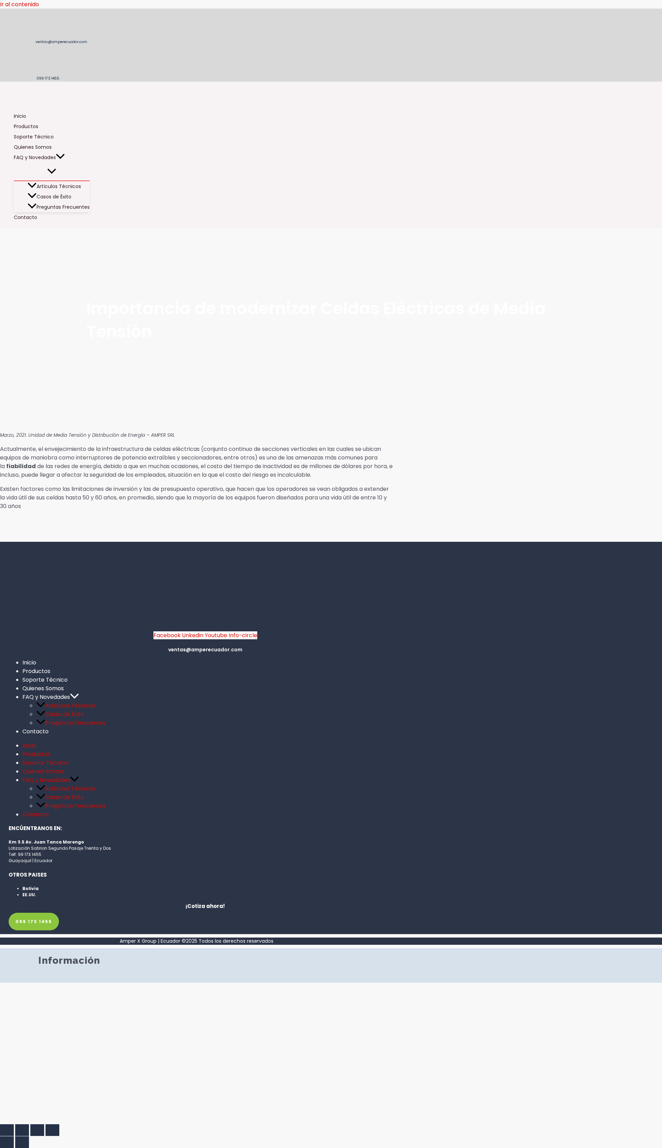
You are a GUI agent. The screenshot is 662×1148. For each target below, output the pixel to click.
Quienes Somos (33, 147)
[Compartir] (37, 1130)
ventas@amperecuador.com (60, 41)
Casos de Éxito (54, 196)
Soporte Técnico (34, 136)
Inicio (20, 116)
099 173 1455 (47, 78)
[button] (60, 157)
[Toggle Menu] (52, 171)
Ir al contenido (19, 4)
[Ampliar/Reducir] (7, 1130)
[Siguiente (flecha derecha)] (22, 1142)
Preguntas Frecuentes (63, 207)
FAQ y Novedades (35, 157)
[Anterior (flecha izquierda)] (7, 1142)
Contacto (25, 217)
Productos (26, 126)
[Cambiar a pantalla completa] (22, 1130)
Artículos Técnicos (59, 186)
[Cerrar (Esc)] (52, 1130)
